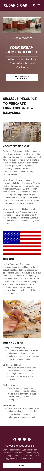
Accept (22, 465)
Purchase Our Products (22, 77)
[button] (38, 5)
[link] (15, 6)
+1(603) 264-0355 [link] (22, 38)
